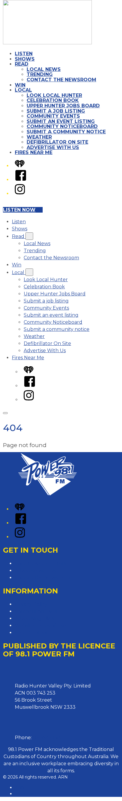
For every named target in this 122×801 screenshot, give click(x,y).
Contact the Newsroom (61, 79)
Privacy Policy (31, 604)
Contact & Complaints (40, 563)
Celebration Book (53, 100)
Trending (40, 74)
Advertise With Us (53, 147)
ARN (20, 787)
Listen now (19, 210)
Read (21, 64)
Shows (25, 59)
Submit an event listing (61, 121)
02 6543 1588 (48, 737)
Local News (44, 69)
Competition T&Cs (36, 611)
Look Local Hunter (54, 95)
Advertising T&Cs (34, 618)
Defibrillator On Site (57, 142)
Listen (24, 53)
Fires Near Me (33, 152)
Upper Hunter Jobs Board (63, 106)
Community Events (53, 116)
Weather (39, 137)
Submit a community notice (66, 132)
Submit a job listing (56, 111)
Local (23, 90)
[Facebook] (21, 179)
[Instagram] (20, 193)
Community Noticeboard (62, 126)
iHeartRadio (27, 793)
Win (20, 85)
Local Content (31, 632)
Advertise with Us (35, 570)
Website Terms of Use (40, 625)
